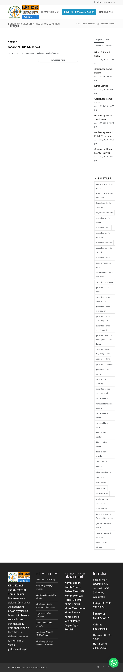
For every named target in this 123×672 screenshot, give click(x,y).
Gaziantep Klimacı (24, 46)
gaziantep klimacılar (104, 364)
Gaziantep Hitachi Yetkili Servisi (44, 633)
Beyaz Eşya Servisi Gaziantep (103, 205)
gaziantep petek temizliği (103, 381)
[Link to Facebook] (103, 667)
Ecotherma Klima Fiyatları (44, 624)
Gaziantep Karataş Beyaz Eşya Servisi (103, 351)
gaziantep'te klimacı (104, 282)
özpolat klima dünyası (101, 544)
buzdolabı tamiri (103, 257)
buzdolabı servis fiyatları (103, 220)
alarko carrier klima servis (104, 186)
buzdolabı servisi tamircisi (103, 235)
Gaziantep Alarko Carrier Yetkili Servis (45, 606)
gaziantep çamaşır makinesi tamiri (103, 391)
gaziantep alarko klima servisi (103, 299)
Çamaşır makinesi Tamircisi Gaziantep (104, 516)
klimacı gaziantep (103, 472)
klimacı (99, 466)
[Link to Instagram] (107, 667)
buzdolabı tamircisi (104, 242)
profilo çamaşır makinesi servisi (102, 501)
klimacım (100, 477)
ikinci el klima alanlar (101, 434)
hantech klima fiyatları (102, 415)
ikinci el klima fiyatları (101, 444)
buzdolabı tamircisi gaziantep (104, 250)
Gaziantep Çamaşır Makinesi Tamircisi (44, 643)
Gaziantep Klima (103, 359)
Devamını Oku (58, 60)
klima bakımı (101, 461)
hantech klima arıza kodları (104, 406)
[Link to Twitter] (98, 667)
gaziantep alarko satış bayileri (103, 308)
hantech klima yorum (102, 425)
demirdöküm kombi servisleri (104, 274)
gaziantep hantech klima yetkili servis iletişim (104, 339)
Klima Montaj (101, 482)
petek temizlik (102, 493)
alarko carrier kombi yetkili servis (104, 195)
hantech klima (102, 398)
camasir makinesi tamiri (103, 265)
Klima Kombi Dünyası (48, 53)
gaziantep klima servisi (102, 371)
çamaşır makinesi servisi (103, 525)
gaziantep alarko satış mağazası (103, 318)
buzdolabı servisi (103, 227)
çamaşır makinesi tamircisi (103, 535)
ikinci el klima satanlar (101, 454)
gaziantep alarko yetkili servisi (103, 328)
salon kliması (101, 508)
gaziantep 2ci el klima (102, 289)
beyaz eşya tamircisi (104, 212)
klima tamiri (101, 488)
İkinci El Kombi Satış (45, 579)
